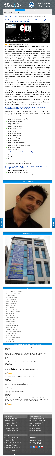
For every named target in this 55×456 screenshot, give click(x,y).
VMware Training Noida (11, 335)
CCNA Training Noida (10, 319)
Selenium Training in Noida (11, 425)
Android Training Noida (11, 327)
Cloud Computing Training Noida (13, 331)
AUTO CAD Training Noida (11, 309)
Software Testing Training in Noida (13, 422)
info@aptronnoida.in (44, 3)
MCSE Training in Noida (35, 430)
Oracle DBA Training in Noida (11, 428)
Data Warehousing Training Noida (13, 311)
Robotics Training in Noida (11, 445)
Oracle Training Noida (11, 299)
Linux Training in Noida (35, 423)
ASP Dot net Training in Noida (37, 418)
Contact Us (16, 12)
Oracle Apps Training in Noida (12, 430)
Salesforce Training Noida (11, 333)
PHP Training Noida (10, 341)
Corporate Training (30, 10)
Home (5, 10)
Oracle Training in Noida (10, 427)
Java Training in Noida (10, 420)
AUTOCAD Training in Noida (11, 432)
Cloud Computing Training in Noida (13, 442)
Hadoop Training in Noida (11, 418)
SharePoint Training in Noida (11, 437)
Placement (39, 10)
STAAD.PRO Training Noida (12, 301)
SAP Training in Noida (35, 432)
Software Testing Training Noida (13, 293)
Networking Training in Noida (37, 427)
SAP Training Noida (10, 323)
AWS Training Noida (10, 307)
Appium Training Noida (11, 305)
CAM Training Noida (10, 313)
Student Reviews (8, 12)
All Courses (11, 10)
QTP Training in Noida (10, 423)
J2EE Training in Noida (35, 425)
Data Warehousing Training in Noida (38, 422)
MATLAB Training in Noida (11, 450)
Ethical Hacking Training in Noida (12, 447)
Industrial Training (20, 10)
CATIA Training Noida (10, 315)
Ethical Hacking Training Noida (13, 337)
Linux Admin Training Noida (12, 329)
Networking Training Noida (12, 317)
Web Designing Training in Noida (37, 420)
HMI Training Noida (10, 321)
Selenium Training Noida (11, 297)
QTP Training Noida (10, 295)
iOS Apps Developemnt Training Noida (14, 291)
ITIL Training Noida (10, 339)
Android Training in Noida (11, 439)
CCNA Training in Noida (35, 428)
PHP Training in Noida (10, 440)
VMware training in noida (11, 444)
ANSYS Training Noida (11, 303)
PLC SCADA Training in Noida (11, 449)
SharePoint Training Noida (12, 325)
